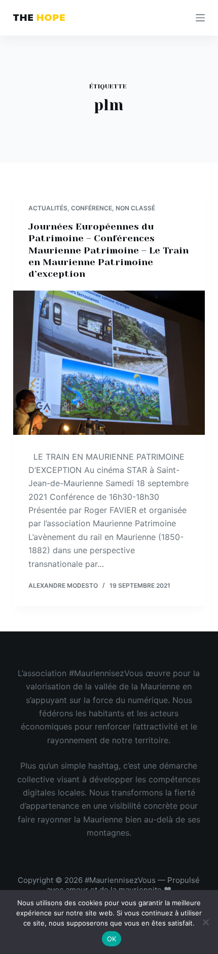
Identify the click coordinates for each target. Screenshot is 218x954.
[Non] (205, 922)
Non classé (135, 208)
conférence (91, 208)
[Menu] (200, 17)
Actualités (47, 208)
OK (112, 939)
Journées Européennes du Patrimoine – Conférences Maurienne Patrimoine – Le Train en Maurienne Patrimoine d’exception (108, 250)
